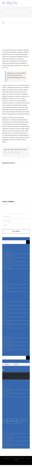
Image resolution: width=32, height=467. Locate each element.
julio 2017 (5, 282)
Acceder (5, 336)
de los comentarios (9, 344)
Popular (7, 364)
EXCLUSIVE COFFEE (8, 263)
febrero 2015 (6, 286)
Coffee (4, 303)
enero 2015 (6, 290)
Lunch (4, 315)
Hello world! (6, 252)
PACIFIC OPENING (7, 267)
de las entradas (8, 340)
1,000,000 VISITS (7, 259)
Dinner (5, 307)
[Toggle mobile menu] (29, 4)
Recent (16, 364)
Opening (5, 318)
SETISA (16, 460)
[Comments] (25, 364)
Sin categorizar (7, 322)
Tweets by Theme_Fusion (8, 411)
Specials (5, 326)
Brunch (5, 300)
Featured (5, 311)
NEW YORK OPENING (8, 256)
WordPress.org (7, 347)
